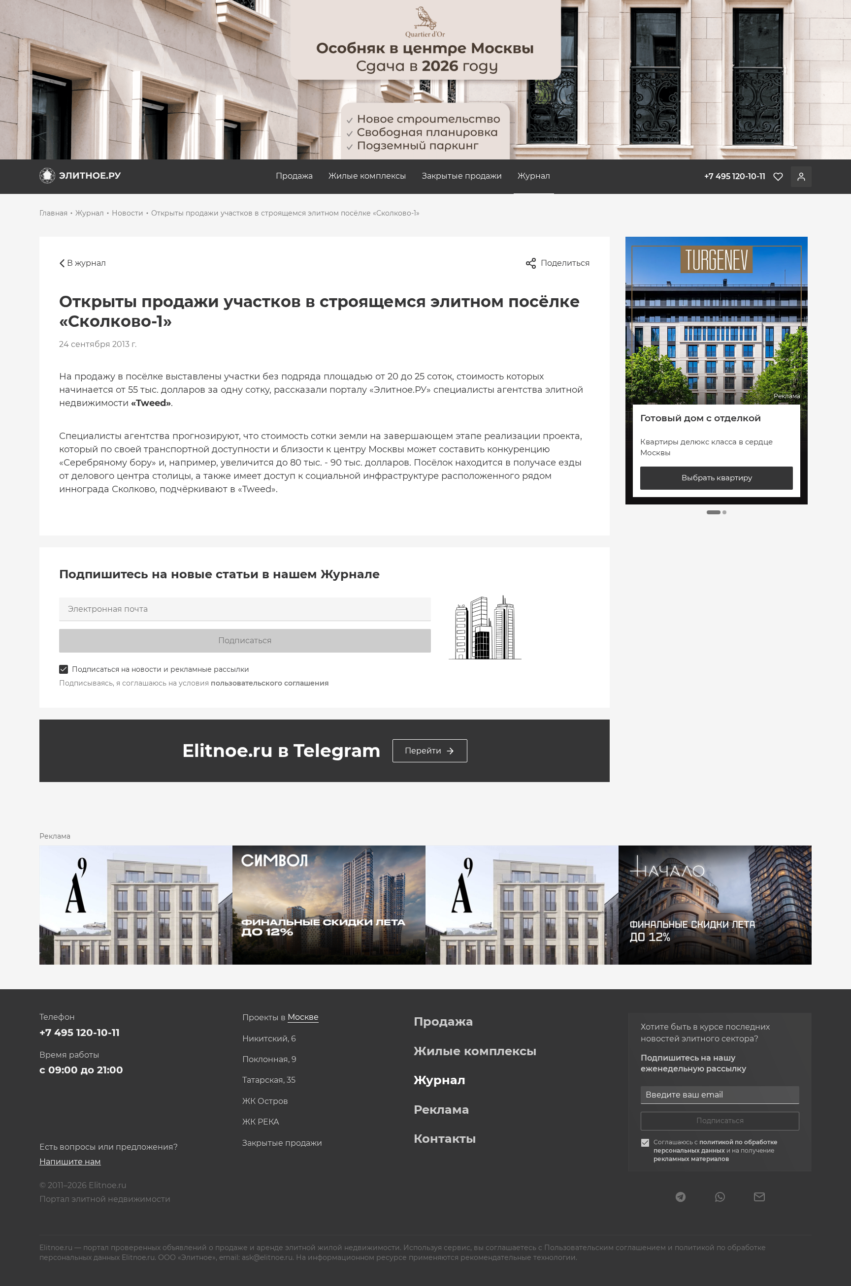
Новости (127, 213)
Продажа (294, 176)
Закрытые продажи (462, 176)
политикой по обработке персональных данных (716, 1146)
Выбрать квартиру (717, 477)
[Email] (759, 1198)
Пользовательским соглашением (606, 1247)
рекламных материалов (691, 1158)
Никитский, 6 (269, 1039)
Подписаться (245, 640)
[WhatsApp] (720, 1198)
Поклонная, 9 (269, 1059)
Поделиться (565, 263)
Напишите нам (70, 1161)
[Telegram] (681, 1198)
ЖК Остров (265, 1101)
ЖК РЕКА (260, 1122)
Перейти (423, 750)
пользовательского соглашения (270, 683)
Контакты (445, 1139)
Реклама (441, 1110)
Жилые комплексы (367, 176)
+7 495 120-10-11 (79, 1032)
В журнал (86, 263)
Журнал (534, 176)
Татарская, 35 (268, 1080)
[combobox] (303, 1017)
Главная (53, 213)
